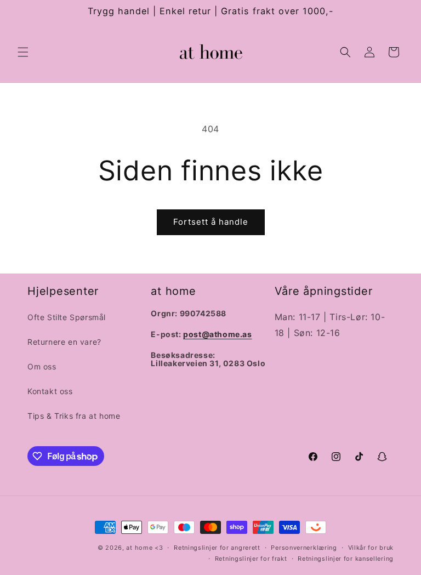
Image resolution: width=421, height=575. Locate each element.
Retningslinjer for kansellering (346, 558)
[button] (23, 52)
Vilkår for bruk (371, 547)
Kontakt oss (50, 391)
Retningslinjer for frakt (251, 558)
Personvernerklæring (304, 547)
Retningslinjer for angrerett (217, 547)
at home (139, 547)
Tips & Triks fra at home (73, 415)
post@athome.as (217, 334)
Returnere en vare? (64, 341)
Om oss (41, 366)
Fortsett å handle (210, 222)
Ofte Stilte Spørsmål (66, 317)
